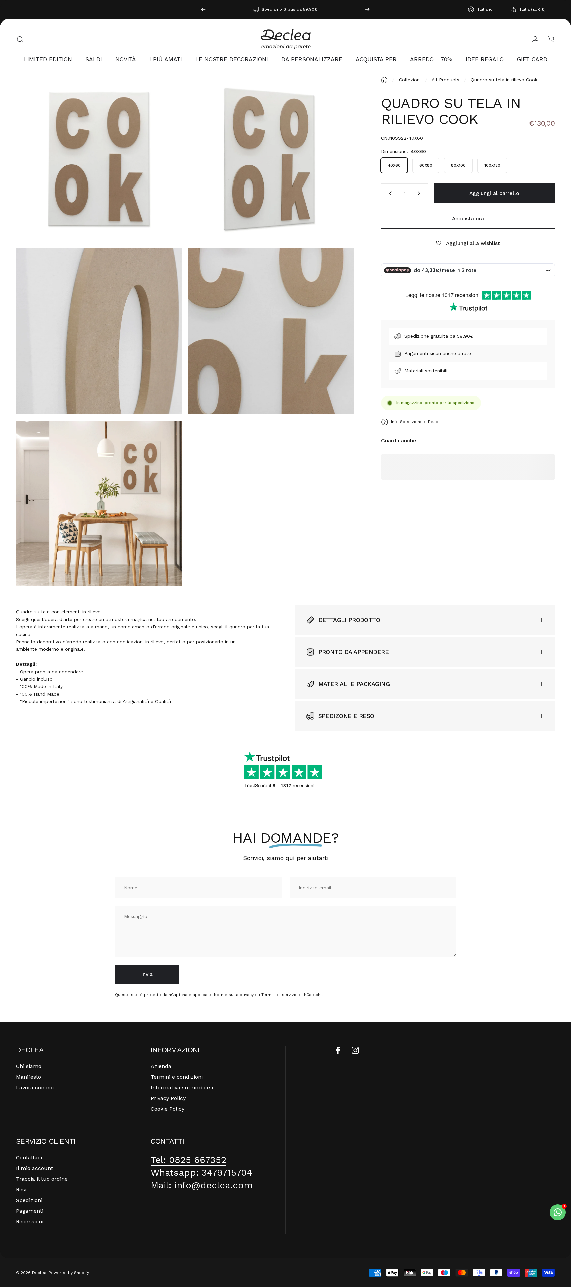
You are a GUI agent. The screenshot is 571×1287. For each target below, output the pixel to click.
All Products (445, 79)
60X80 (425, 165)
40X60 (394, 165)
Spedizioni (29, 1200)
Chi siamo (28, 1066)
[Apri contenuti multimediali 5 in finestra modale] (99, 503)
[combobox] (485, 9)
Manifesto (28, 1077)
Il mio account (34, 1168)
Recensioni (29, 1221)
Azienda (161, 1066)
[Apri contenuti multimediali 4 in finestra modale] (271, 331)
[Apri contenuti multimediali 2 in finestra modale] (271, 159)
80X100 (458, 165)
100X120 (492, 165)
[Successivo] (367, 9)
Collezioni (410, 79)
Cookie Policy (167, 1109)
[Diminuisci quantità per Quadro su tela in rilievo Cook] (389, 193)
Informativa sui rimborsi (182, 1087)
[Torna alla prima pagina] (384, 79)
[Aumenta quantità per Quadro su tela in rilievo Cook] (420, 193)
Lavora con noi (35, 1087)
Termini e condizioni (177, 1077)
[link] (188, 1160)
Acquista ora (468, 218)
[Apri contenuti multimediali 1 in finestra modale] (99, 159)
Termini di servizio (279, 995)
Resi (21, 1189)
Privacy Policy (168, 1098)
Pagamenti (29, 1211)
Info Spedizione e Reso (414, 421)
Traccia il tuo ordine (42, 1179)
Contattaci (29, 1157)
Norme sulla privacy (234, 995)
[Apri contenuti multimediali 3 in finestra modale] (99, 331)
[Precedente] (203, 9)
